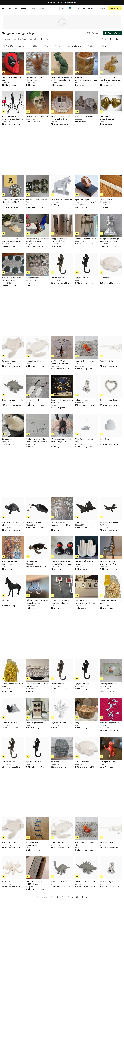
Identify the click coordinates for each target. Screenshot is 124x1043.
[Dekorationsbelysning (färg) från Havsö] (62, 386)
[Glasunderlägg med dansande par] (13, 547)
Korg (77, 723)
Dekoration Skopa (33, 522)
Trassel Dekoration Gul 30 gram (12, 685)
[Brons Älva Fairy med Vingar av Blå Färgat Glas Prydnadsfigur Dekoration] (37, 225)
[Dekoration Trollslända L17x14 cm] (111, 508)
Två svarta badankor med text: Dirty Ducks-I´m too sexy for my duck (61, 562)
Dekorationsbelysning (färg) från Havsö (62, 401)
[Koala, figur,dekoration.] (86, 102)
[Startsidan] (19, 8)
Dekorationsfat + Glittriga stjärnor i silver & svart (61, 117)
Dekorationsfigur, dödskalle (37, 116)
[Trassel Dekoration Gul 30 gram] (13, 670)
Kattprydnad (7, 439)
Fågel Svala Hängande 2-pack (85, 440)
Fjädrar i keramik (32, 400)
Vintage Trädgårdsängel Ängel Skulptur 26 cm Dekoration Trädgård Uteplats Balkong (109, 240)
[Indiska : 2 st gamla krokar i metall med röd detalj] (62, 586)
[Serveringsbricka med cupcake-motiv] (111, 670)
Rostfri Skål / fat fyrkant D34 (85, 362)
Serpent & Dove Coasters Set (36, 201)
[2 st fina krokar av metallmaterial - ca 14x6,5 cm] (62, 508)
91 (77, 897)
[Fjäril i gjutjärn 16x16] (86, 508)
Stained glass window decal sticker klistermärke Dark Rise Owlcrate (13, 201)
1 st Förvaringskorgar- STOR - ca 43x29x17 (37, 685)
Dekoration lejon (81, 400)
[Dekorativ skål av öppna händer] (86, 547)
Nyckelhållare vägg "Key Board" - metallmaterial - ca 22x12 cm (37, 440)
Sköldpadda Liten (9, 361)
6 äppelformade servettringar (32, 279)
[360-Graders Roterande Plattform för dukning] (13, 264)
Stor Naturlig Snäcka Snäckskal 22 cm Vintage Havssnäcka (12, 240)
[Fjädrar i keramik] (37, 386)
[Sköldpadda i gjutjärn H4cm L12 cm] (13, 508)
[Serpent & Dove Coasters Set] (37, 186)
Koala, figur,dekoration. (84, 116)
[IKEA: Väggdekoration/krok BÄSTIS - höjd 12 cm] (62, 425)
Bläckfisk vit (6, 881)
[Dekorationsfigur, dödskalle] (37, 102)
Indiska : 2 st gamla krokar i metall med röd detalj (61, 601)
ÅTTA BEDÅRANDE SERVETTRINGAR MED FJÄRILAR (60, 362)
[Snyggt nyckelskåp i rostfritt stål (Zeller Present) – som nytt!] (62, 225)
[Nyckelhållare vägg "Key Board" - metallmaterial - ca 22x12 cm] (37, 425)
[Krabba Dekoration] (37, 347)
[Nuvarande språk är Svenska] (70, 8)
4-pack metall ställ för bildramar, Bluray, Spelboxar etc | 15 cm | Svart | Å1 (13, 117)
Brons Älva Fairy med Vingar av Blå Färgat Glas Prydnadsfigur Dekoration (37, 240)
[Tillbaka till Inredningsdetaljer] (3, 39)
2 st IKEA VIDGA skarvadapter (106, 201)
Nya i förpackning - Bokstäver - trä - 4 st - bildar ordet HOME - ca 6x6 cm (86, 601)
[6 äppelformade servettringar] (37, 264)
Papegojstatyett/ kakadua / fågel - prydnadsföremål (62, 78)
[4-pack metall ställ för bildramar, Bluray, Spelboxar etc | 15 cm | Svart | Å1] (13, 102)
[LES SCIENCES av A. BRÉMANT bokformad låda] (37, 867)
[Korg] (86, 709)
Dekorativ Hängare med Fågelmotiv (109, 724)
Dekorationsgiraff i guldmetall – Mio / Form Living (109, 562)
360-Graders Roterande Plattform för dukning (11, 279)
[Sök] (56, 8)
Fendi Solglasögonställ (35, 723)
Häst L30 (5, 600)
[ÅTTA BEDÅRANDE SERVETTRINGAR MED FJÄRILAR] (62, 347)
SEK (77, 8)
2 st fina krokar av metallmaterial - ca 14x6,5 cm (61, 523)
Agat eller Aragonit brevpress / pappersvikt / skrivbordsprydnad (85, 201)
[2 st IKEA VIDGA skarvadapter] (111, 186)
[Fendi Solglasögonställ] (37, 709)
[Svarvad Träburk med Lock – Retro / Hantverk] (37, 63)
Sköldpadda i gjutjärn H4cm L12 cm (13, 523)
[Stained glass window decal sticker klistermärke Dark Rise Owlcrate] (13, 186)
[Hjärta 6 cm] (111, 425)
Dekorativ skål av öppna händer (85, 562)
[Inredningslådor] (62, 748)
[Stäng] (122, 2)
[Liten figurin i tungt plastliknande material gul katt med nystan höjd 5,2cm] (111, 63)
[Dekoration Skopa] (37, 508)
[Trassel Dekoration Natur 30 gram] (111, 586)
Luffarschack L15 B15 (10, 723)
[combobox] (43, 8)
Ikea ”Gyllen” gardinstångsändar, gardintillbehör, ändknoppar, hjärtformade (111, 117)
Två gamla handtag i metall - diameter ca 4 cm (37, 601)
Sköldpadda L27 (32, 561)
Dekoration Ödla (106, 361)
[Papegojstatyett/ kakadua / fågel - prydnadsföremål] (62, 63)
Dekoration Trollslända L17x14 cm (109, 523)
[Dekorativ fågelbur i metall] (86, 225)
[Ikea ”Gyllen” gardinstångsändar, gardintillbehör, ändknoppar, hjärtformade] (111, 102)
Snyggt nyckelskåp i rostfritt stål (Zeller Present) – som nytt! (59, 240)
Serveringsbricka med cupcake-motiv (108, 685)
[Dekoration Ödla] (111, 347)
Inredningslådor (57, 762)
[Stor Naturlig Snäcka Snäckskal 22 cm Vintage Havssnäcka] (13, 225)
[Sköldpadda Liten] (13, 347)
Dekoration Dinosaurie (60, 881)
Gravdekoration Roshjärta (110, 400)
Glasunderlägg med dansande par (9, 562)
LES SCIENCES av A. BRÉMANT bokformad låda (36, 882)
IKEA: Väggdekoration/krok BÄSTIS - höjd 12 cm (61, 440)
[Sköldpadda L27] (37, 547)
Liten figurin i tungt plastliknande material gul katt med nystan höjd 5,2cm (111, 78)
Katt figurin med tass (108, 762)
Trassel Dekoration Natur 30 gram (111, 601)
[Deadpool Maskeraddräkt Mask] (13, 63)
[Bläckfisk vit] (13, 867)
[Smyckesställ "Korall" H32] (62, 709)
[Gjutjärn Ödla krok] (62, 264)
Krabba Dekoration (33, 361)
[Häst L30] (13, 586)
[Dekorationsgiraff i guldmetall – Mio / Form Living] (111, 547)
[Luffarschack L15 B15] (13, 709)
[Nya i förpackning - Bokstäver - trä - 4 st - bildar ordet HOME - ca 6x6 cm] (86, 586)
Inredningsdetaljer (13, 39)
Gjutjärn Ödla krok (58, 278)
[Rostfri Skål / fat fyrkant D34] (86, 347)
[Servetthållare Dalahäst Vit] (62, 186)
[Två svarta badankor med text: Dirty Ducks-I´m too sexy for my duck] (62, 547)
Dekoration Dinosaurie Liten (13, 400)
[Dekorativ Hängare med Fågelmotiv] (111, 709)
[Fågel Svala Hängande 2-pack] (86, 425)
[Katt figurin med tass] (111, 748)
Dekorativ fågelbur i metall (86, 239)
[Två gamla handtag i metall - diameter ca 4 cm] (37, 586)
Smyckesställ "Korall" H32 (61, 723)
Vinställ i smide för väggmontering (33, 843)
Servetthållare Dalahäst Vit (61, 200)
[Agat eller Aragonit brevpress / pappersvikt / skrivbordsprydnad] (86, 186)
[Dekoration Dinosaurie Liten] (13, 386)
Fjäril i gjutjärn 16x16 (83, 522)
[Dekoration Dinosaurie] (62, 867)
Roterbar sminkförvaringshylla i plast (86, 78)
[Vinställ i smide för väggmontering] (37, 828)
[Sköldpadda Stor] (111, 264)
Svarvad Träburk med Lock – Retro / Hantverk (37, 78)
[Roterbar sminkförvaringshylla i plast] (86, 63)
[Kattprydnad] (13, 425)
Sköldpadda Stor (106, 278)
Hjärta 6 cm (104, 439)
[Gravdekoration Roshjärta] (111, 386)
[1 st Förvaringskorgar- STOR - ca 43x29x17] (37, 670)
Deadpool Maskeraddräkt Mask (12, 78)
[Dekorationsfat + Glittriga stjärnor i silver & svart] (62, 102)
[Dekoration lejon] (86, 386)
